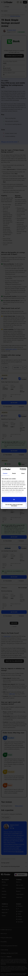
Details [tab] (14, 473)
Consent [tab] (5, 473)
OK (14, 499)
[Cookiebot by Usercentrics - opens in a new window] (20, 469)
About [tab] (23, 473)
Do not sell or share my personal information (14, 505)
